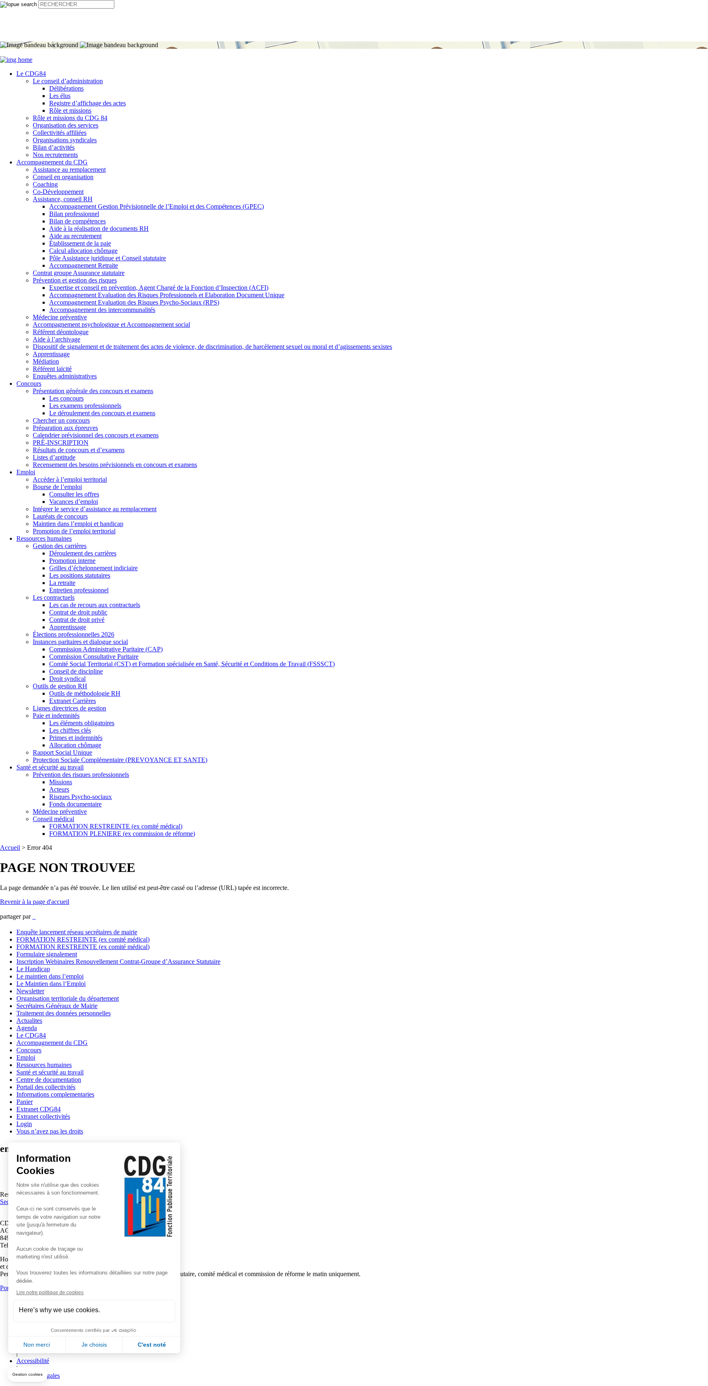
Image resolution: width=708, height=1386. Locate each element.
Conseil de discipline (76, 671)
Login (24, 1123)
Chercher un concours (61, 420)
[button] (27, 1374)
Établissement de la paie (80, 243)
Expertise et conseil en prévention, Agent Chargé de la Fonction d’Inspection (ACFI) (158, 287)
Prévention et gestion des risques (75, 280)
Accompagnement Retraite (83, 265)
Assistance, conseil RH (63, 199)
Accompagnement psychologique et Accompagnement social (111, 324)
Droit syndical (67, 678)
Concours (28, 383)
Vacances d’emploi (73, 501)
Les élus (59, 95)
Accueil (10, 847)
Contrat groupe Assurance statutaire (79, 272)
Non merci (36, 1344)
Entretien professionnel (79, 590)
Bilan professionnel (74, 213)
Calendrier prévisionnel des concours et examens (96, 435)
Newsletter (30, 991)
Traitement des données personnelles (63, 1013)
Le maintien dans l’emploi (50, 976)
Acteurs (59, 789)
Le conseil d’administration (68, 80)
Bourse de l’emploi (57, 486)
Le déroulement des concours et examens (102, 413)
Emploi (25, 472)
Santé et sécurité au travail (50, 767)
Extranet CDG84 (38, 1109)
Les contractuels (54, 597)
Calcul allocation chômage (83, 250)
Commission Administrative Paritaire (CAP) (106, 649)
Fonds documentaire (75, 804)
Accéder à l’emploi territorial (70, 479)
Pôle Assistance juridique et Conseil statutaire (107, 258)
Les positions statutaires (79, 575)
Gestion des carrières (59, 545)
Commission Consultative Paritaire (93, 656)
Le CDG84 (31, 73)
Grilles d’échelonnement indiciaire (93, 567)
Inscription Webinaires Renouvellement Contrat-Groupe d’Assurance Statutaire (118, 961)
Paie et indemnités (56, 715)
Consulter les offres (74, 494)
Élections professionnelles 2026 (73, 634)
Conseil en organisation (63, 176)
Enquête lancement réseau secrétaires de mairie (76, 932)
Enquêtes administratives (65, 376)
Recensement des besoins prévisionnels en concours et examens (115, 464)
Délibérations (66, 88)
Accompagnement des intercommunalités (102, 309)
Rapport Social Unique (62, 752)
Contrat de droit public (78, 612)
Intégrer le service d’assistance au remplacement (95, 508)
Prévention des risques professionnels (81, 774)
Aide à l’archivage (56, 339)
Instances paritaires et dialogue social (80, 641)
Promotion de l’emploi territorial (74, 531)
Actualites (29, 1020)
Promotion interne (72, 560)
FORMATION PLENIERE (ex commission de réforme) (122, 833)
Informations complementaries (55, 1094)
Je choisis (94, 1344)
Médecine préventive (60, 317)
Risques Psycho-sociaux (80, 796)
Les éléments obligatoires (81, 722)
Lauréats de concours (60, 516)
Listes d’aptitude (54, 457)
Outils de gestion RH (60, 686)
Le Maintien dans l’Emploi (51, 983)
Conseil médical (53, 818)
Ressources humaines (44, 538)
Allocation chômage (75, 745)
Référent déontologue (60, 331)
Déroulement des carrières (82, 553)
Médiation (46, 361)
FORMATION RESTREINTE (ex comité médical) (115, 826)
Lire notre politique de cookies (50, 1292)
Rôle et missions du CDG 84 (70, 117)
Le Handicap (33, 968)
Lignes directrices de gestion (69, 708)
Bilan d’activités (54, 147)
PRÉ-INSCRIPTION (60, 442)
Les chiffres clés (70, 730)
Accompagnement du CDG (52, 162)
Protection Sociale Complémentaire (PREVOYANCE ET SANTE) (120, 759)
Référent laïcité (52, 368)
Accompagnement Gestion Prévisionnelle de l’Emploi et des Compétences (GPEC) (156, 206)
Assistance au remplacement (69, 169)
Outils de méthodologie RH (84, 693)
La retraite (62, 582)
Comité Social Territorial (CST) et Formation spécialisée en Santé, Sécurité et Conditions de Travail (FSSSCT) (192, 663)
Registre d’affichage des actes (87, 103)
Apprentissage (51, 353)
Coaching (45, 184)
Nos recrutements (55, 154)
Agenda (26, 1027)
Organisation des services (65, 125)
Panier (24, 1101)
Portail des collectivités (45, 1086)
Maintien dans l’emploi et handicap (78, 523)
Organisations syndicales (65, 140)
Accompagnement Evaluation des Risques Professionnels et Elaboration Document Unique (166, 294)
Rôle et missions (70, 110)
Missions (60, 781)
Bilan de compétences (77, 221)
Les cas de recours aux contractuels (94, 604)
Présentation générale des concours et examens (93, 390)
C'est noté (152, 1344)
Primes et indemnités (75, 737)
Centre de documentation (48, 1079)
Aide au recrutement (75, 235)
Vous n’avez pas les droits (49, 1131)
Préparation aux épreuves (65, 427)
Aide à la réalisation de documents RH (99, 228)
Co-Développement (58, 191)
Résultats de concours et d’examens (79, 449)
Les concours (66, 398)
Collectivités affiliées (59, 132)
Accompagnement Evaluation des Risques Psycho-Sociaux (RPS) (134, 302)
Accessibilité (32, 1360)
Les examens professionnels (85, 405)
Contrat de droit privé (76, 619)
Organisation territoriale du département (67, 998)
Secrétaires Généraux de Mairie (57, 1005)
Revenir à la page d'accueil (34, 901)
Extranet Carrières (72, 700)
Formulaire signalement (46, 954)
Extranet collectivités (43, 1116)
